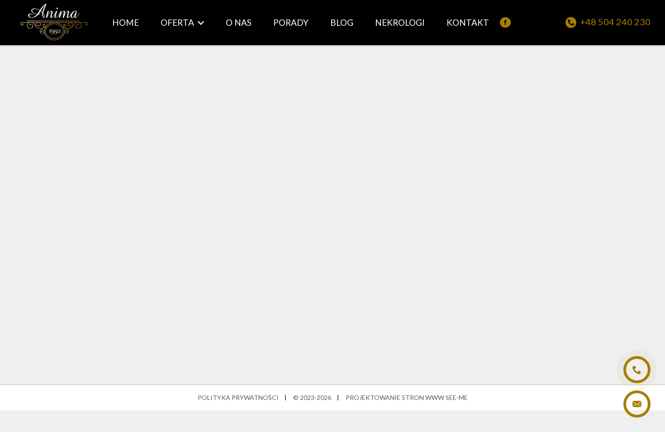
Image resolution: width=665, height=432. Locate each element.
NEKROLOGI (400, 22)
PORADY (291, 22)
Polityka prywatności (238, 397)
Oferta (177, 22)
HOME (125, 22)
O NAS (239, 22)
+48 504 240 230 (615, 22)
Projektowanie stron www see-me (407, 397)
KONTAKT (467, 22)
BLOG (341, 22)
